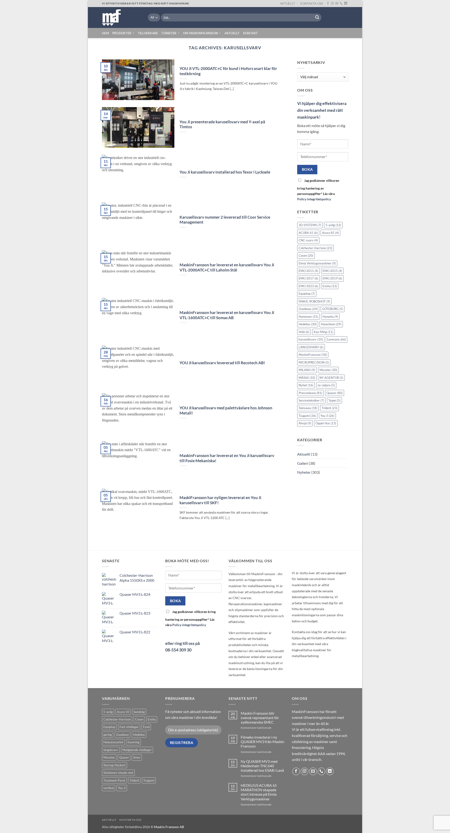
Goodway (308, 309)
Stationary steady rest (118, 773)
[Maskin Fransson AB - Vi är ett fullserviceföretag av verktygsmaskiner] (121, 17)
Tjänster (168, 33)
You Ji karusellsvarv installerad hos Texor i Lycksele (225, 172)
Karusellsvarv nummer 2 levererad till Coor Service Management (225, 220)
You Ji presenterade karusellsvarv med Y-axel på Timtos (222, 124)
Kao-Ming (323, 332)
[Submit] (317, 18)
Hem (105, 33)
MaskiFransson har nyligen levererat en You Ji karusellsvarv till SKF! (220, 500)
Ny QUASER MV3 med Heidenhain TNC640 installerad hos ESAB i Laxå (262, 765)
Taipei (334, 400)
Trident (330, 408)
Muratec (328, 370)
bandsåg (139, 712)
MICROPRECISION (314, 362)
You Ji (327, 416)
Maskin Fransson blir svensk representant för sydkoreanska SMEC (260, 717)
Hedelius (308, 324)
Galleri (302, 463)
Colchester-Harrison (315, 248)
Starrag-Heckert (114, 765)
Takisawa (308, 408)
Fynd (146, 727)
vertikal (108, 788)
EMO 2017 (308, 278)
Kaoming (133, 742)
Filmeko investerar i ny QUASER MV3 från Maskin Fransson (262, 741)
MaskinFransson (313, 354)
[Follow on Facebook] (327, 3)
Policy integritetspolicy (314, 199)
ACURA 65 (308, 233)
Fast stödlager (129, 727)
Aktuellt (232, 33)
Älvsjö (305, 423)
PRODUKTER (121, 33)
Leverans (336, 339)
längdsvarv (110, 750)
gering (107, 734)
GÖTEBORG (332, 309)
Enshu (329, 286)
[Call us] (341, 3)
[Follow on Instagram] (332, 3)
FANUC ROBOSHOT (314, 301)
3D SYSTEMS (310, 225)
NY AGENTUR (331, 378)
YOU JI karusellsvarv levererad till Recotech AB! (222, 362)
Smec (136, 757)
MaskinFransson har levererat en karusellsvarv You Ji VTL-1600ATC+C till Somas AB (227, 315)
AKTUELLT (287, 3)
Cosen (306, 255)
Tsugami (307, 416)
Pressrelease (310, 393)
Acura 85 (330, 233)
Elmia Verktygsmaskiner (317, 263)
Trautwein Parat (114, 780)
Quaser (334, 393)
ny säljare (326, 385)
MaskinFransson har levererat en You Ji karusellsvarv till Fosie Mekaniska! (227, 458)
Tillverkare (148, 33)
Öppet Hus (325, 423)
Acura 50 (123, 712)
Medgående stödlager (137, 750)
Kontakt (250, 33)
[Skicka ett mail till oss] (336, 3)
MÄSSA (307, 378)
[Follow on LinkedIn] (345, 3)
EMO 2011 (308, 271)
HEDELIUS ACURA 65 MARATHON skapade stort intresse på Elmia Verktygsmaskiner (259, 792)
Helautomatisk (113, 742)
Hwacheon (331, 324)
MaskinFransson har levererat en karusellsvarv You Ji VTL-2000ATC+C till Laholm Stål (227, 267)
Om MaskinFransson (200, 33)
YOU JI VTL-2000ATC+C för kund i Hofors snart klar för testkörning (228, 71)
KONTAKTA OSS (311, 3)
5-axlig (333, 225)
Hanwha (330, 316)
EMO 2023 (308, 286)
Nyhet (306, 385)
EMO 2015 (332, 271)
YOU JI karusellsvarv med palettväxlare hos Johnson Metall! (226, 410)
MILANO (307, 370)
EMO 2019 (332, 278)
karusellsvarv (311, 339)
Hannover (308, 316)
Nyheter (304, 472)
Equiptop (307, 294)
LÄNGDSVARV (311, 347)
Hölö (304, 332)
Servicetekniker (311, 400)
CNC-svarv (308, 240)
